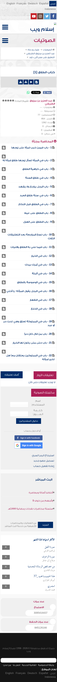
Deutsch (33, 3)
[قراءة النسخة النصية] (36, 82)
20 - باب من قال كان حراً (38, 334)
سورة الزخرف (48, 557)
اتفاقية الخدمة (29, 665)
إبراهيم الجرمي (49, 550)
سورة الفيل (50, 547)
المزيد (45, 524)
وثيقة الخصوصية (46, 665)
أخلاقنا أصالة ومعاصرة (41, 492)
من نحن (7, 665)
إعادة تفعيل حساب (43, 466)
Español (43, 3)
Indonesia (50, 9)
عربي (53, 3)
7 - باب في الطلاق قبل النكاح (35, 204)
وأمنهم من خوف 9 (43, 500)
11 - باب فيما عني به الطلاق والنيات (31, 247)
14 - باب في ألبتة (42, 273)
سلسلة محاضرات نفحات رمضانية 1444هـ (30, 508)
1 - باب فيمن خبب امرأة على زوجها (31, 147)
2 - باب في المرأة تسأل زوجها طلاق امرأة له (27, 160)
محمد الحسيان (50, 590)
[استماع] (31, 82)
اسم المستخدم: (38, 403)
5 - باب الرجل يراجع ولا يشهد (35, 186)
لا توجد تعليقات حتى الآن (41, 382)
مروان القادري (49, 570)
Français (21, 3)
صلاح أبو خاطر (48, 560)
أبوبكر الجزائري (49, 580)
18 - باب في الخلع (41, 308)
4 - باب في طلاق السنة (38, 177)
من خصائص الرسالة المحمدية (41, 567)
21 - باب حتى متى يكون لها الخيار (32, 342)
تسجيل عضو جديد (43, 460)
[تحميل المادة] (25, 82)
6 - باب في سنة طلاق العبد (36, 195)
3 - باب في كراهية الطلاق (37, 169)
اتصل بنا (16, 665)
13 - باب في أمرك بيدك (38, 264)
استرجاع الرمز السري (43, 455)
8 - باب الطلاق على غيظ (38, 213)
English (11, 3)
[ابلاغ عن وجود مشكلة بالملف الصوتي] (20, 82)
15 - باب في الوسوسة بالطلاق (34, 282)
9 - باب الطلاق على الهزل (37, 221)
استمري (51, 586)
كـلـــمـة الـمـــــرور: (38, 412)
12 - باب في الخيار (41, 256)
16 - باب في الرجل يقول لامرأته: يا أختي (29, 291)
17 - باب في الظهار (41, 300)
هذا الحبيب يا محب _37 (44, 576)
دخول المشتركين (28, 421)
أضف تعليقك (11, 374)
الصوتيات (45, 40)
